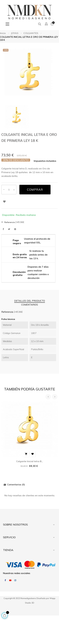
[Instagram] (15, 580)
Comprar (35, 189)
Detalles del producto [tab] (29, 300)
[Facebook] (5, 580)
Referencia (9, 222)
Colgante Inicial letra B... (29, 461)
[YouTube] (10, 580)
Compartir (3, 229)
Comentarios (29, 304)
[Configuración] (46, 24)
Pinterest (15, 229)
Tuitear (9, 229)
